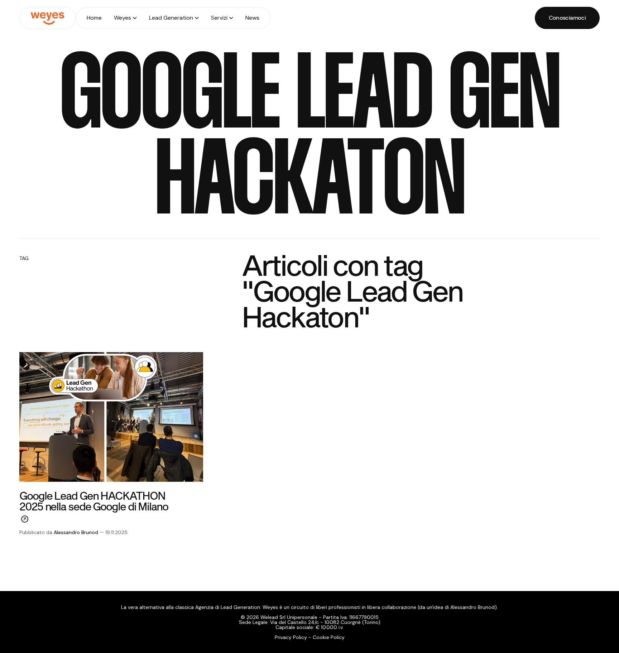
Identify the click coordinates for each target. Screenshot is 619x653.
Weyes (122, 17)
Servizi (219, 17)
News (252, 17)
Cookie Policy (329, 637)
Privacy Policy (291, 637)
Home (94, 17)
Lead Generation (171, 17)
